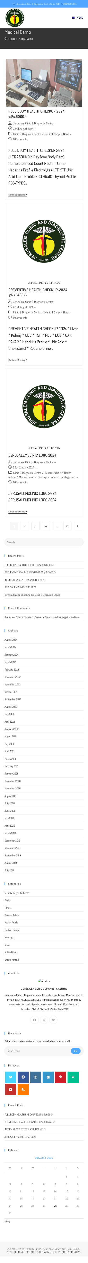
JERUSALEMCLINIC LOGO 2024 (32, 455)
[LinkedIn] (48, 1077)
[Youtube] (10, 1089)
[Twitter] (53, 1020)
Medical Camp (52, 134)
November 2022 (12, 684)
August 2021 (11, 736)
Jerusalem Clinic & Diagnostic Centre (33, 123)
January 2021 (11, 773)
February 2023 (12, 669)
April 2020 (10, 825)
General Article (53, 472)
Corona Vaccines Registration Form (62, 617)
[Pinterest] (60, 1077)
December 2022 (12, 676)
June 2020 (10, 810)
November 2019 (12, 847)
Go (75, 1050)
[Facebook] (34, 1020)
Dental (8, 900)
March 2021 (10, 758)
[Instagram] (44, 1020)
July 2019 (9, 870)
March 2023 (10, 662)
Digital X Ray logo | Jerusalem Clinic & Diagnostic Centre (32, 594)
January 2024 (11, 654)
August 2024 (11, 639)
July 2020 (10, 803)
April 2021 (9, 751)
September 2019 (13, 855)
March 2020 (11, 833)
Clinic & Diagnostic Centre (27, 134)
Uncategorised (67, 477)
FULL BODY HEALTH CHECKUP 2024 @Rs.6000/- (29, 565)
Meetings (42, 477)
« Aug (7, 1221)
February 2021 (11, 766)
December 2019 (12, 840)
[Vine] (73, 1077)
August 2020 (11, 796)
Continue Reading (17, 195)
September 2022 (13, 699)
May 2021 (9, 744)
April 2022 (10, 721)
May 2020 (10, 818)
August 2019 (11, 862)
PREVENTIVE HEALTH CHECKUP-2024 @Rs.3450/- (30, 572)
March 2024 (10, 647)
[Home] (6, 38)
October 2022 (11, 691)
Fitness (8, 907)
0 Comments (20, 139)
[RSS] (23, 1089)
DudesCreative (71, 1252)
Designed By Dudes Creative (32, 1252)
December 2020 (13, 781)
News (66, 134)
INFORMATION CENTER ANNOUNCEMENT (25, 579)
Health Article (11, 922)
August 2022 (11, 706)
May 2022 (9, 714)
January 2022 (11, 729)
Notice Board (11, 952)
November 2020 (13, 788)
